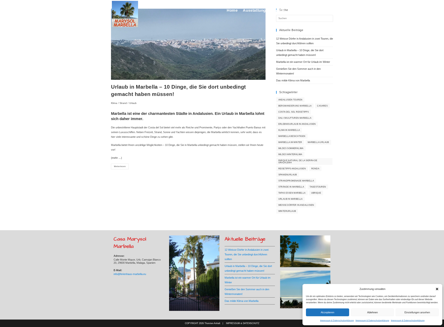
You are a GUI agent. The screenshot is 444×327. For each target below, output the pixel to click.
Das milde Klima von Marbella (293, 80)
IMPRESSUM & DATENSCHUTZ (242, 323)
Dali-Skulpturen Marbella (294, 118)
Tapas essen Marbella (292, 193)
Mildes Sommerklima (291, 148)
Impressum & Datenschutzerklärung (337, 320)
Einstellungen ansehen (417, 312)
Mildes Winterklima (290, 154)
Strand (123, 103)
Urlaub (132, 103)
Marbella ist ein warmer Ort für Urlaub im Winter (303, 61)
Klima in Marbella (289, 130)
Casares (322, 106)
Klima (114, 103)
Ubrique (316, 193)
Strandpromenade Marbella (296, 181)
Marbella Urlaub (318, 142)
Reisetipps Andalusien (292, 168)
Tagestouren (318, 187)
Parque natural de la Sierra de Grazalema (297, 161)
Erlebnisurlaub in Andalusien (297, 124)
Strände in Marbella (291, 187)
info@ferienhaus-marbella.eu (130, 274)
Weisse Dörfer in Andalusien (296, 205)
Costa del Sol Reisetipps (293, 112)
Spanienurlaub (287, 174)
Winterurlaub (287, 211)
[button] (437, 289)
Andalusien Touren (290, 100)
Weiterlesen (121, 167)
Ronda (315, 168)
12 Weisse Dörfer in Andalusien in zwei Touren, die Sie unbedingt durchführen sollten (246, 254)
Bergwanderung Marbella (295, 106)
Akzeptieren (327, 312)
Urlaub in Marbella (290, 199)
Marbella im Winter (290, 142)
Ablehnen (372, 312)
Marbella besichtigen (291, 136)
